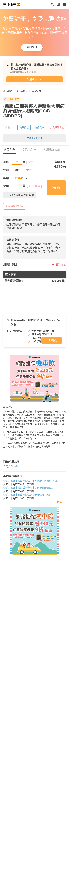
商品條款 (24, 127)
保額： (7, 186)
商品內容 (9, 149)
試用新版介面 (34, 79)
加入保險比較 (57, 127)
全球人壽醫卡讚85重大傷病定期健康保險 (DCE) (28, 487)
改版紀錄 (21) (51, 149)
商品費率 (39, 127)
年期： (7, 178)
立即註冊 (32, 47)
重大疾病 (36, 91)
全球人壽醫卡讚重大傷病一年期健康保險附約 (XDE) (31, 481)
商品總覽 (7, 91)
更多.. (59, 501)
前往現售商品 (33, 138)
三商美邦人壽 (10, 466)
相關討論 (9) (29, 149)
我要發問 (56, 187)
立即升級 (52, 340)
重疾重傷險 (22, 91)
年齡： (7, 162)
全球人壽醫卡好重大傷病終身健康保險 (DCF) (27, 494)
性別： (7, 170)
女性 (29, 170)
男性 (17, 170)
